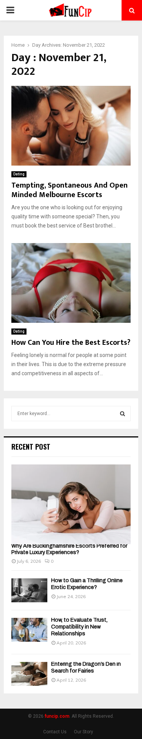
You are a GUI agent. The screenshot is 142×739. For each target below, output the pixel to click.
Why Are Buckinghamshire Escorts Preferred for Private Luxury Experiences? (69, 549)
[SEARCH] (122, 413)
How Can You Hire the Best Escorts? (70, 342)
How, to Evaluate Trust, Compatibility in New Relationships (79, 626)
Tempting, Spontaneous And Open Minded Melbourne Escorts (69, 190)
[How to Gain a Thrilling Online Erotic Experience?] (29, 590)
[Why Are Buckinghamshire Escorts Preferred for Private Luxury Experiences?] (71, 504)
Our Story (83, 731)
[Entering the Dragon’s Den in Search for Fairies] (29, 674)
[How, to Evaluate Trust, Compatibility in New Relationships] (29, 630)
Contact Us (55, 731)
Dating (19, 174)
